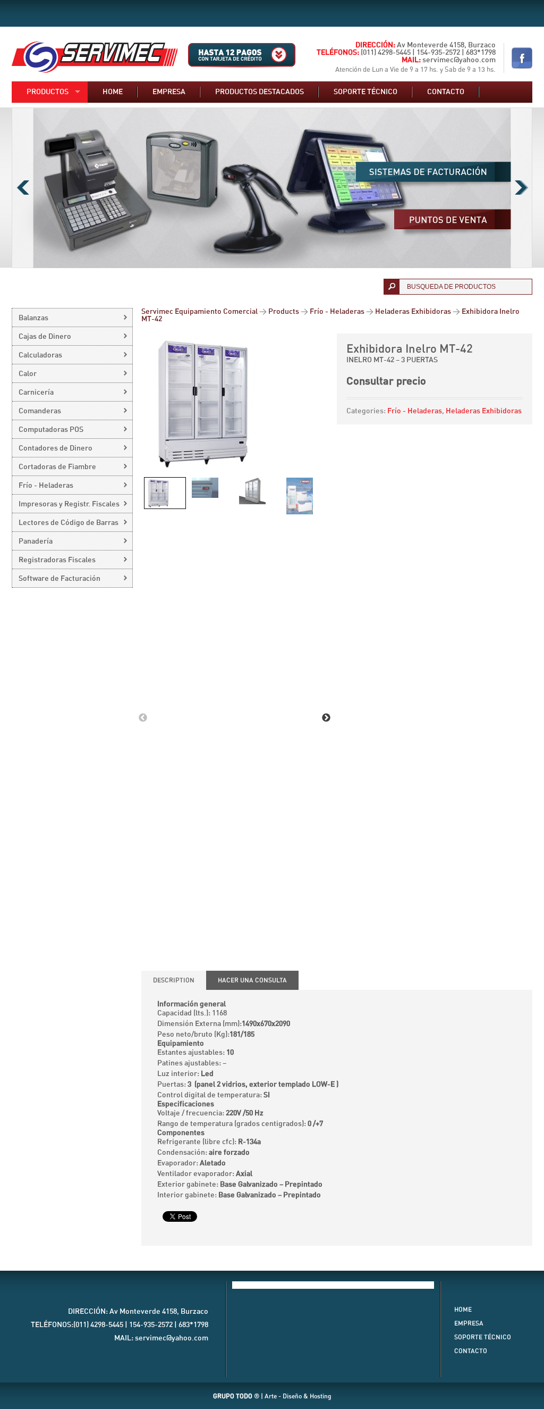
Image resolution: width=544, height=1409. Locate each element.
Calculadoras (40, 355)
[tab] (173, 980)
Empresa (168, 92)
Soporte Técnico (482, 1337)
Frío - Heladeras (414, 411)
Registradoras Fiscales (57, 560)
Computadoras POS (51, 429)
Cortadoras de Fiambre (57, 467)
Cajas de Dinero (45, 336)
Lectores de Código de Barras (68, 523)
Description (173, 980)
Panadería (36, 541)
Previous (22, 188)
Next (521, 188)
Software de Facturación (59, 578)
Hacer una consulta (252, 980)
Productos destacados (259, 92)
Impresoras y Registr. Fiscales (69, 504)
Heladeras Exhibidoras (484, 411)
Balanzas (33, 318)
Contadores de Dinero (55, 448)
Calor (28, 374)
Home (113, 92)
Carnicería (36, 392)
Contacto (445, 92)
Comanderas (40, 411)
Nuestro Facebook (522, 58)
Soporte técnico (365, 92)
